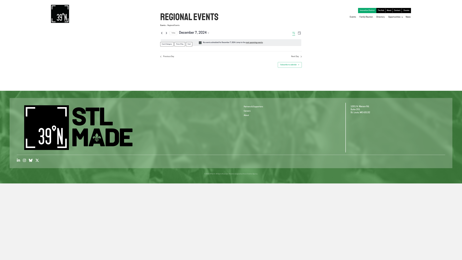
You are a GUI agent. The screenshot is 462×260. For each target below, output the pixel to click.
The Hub (381, 10)
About (389, 10)
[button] (402, 17)
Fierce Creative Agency (250, 174)
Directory (380, 17)
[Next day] (166, 33)
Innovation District (367, 10)
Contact (397, 10)
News (408, 17)
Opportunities (394, 17)
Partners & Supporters (253, 107)
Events (353, 17)
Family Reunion (366, 17)
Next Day (295, 57)
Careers (247, 111)
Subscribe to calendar (288, 65)
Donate (406, 10)
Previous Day (168, 57)
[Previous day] (161, 33)
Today (173, 33)
